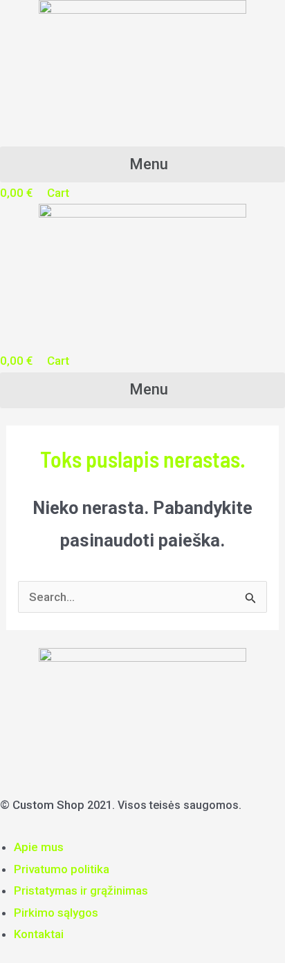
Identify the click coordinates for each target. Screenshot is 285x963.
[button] (142, 164)
